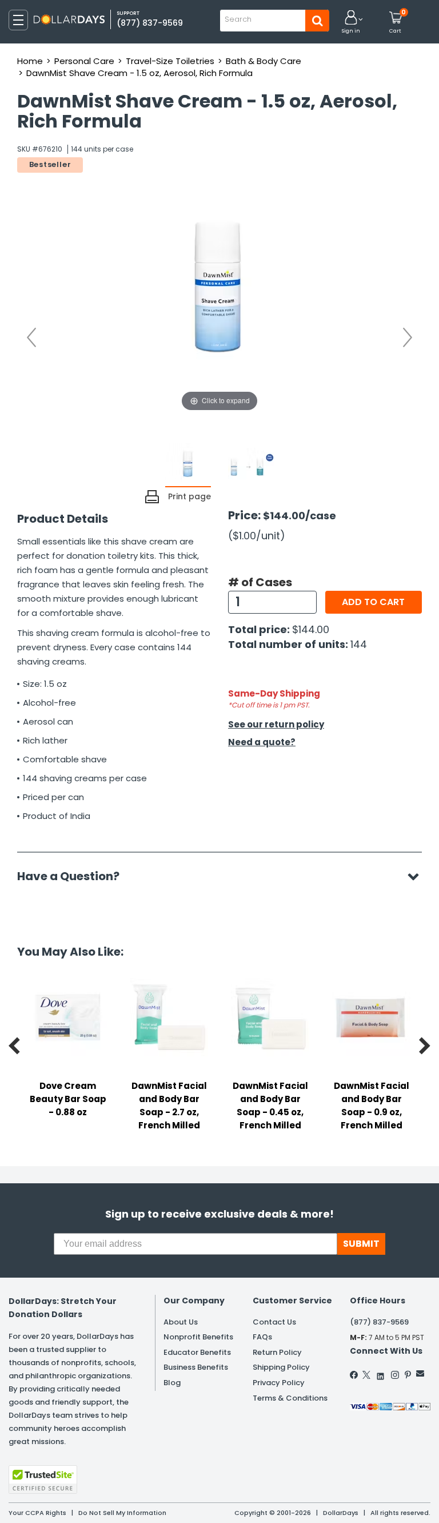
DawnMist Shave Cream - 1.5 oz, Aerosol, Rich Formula (139, 73)
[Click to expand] (219, 299)
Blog (172, 1382)
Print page (189, 496)
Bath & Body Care (263, 61)
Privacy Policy (279, 1382)
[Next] (407, 337)
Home (30, 61)
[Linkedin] (381, 1373)
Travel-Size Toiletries (170, 61)
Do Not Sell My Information (122, 1512)
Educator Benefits (197, 1352)
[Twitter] (366, 1375)
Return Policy (277, 1352)
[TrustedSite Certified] (43, 1479)
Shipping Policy (281, 1367)
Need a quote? (262, 742)
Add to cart (373, 602)
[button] (351, 22)
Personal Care (84, 61)
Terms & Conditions (290, 1398)
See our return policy (276, 724)
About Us (180, 1322)
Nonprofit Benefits (198, 1336)
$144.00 (310, 629)
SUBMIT (361, 1243)
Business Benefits (195, 1367)
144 (358, 644)
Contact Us (274, 1322)
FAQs (262, 1336)
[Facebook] (354, 1375)
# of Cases (260, 582)
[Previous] (31, 337)
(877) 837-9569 (150, 23)
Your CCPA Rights (37, 1512)
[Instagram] (395, 1375)
